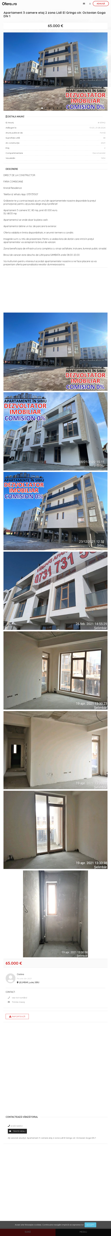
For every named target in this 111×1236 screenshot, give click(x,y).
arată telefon (16, 1126)
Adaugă (101, 3)
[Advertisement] (55, 291)
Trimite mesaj (18, 1002)
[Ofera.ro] (9, 3)
